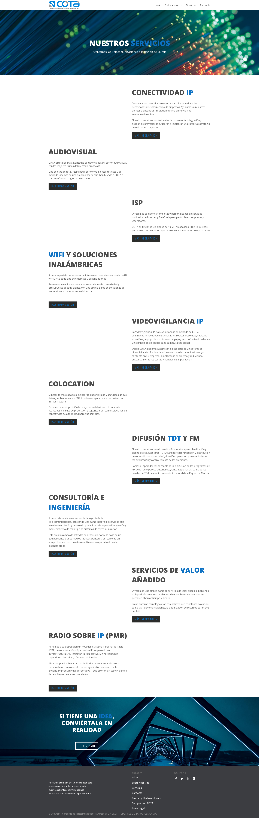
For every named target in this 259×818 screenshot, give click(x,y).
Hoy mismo (87, 746)
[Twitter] (182, 778)
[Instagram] (194, 778)
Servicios (191, 5)
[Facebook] (176, 778)
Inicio (158, 5)
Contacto (205, 5)
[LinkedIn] (188, 778)
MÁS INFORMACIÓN (62, 186)
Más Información (146, 135)
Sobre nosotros (173, 5)
